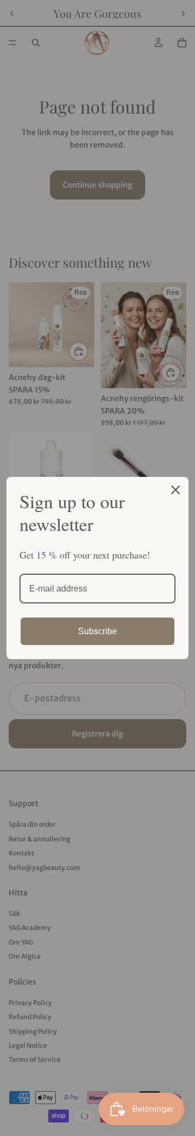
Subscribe (97, 631)
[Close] (175, 490)
